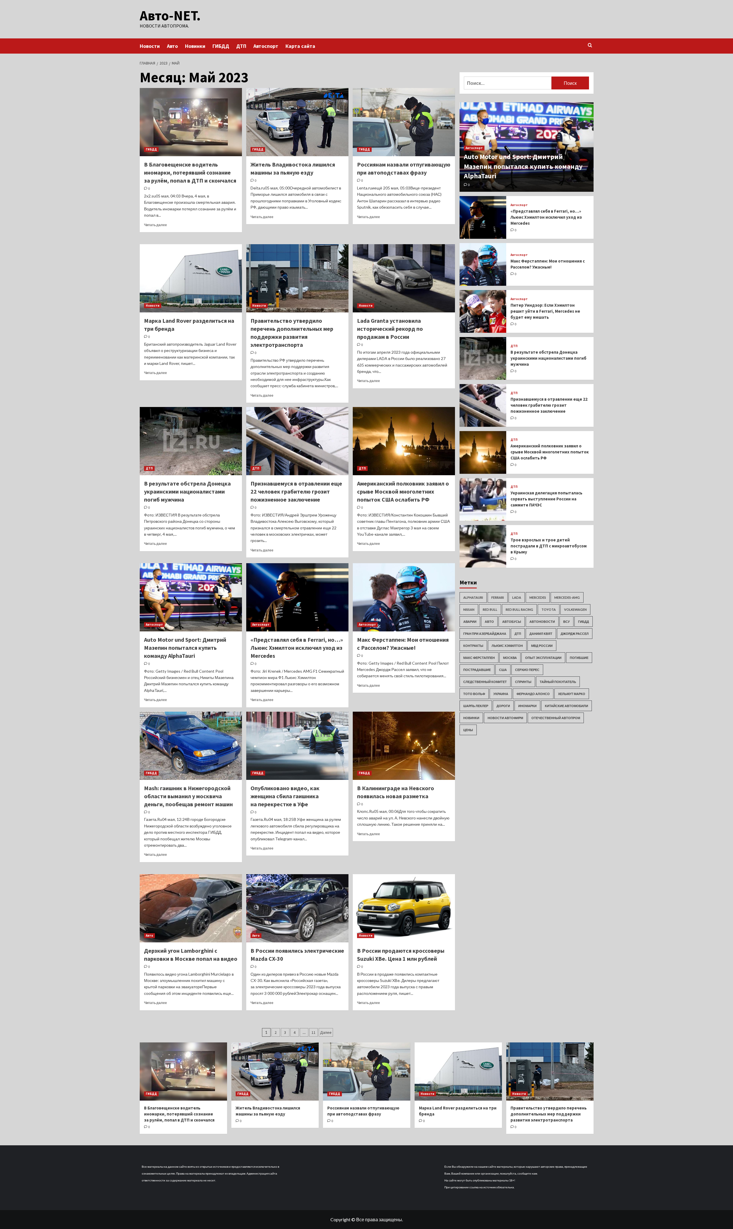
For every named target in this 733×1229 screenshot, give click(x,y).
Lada (516, 597)
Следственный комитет (485, 681)
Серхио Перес (527, 669)
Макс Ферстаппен (479, 657)
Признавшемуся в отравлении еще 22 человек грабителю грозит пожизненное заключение (296, 491)
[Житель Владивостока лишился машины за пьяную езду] (297, 122)
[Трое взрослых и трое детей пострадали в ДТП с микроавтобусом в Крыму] (483, 546)
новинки (471, 717)
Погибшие (579, 657)
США (503, 669)
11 (314, 1032)
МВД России (542, 645)
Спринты (523, 681)
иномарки (527, 705)
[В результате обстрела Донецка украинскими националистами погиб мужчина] (191, 441)
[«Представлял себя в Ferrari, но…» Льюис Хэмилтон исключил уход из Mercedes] (297, 597)
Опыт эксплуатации (543, 657)
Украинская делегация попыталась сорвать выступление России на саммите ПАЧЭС (546, 499)
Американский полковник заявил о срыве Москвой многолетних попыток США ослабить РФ (403, 491)
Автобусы (511, 621)
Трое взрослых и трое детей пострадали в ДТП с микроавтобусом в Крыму (549, 546)
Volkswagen (575, 609)
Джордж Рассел (575, 633)
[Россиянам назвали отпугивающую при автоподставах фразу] (404, 122)
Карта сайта (300, 46)
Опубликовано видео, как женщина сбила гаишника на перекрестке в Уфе (285, 796)
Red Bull (490, 609)
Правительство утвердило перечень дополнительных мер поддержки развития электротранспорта (549, 1114)
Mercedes (537, 597)
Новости (150, 46)
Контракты (473, 645)
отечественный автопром (555, 717)
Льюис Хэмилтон (507, 645)
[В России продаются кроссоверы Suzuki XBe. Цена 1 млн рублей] (404, 908)
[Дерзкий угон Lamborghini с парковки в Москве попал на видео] (191, 908)
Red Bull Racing (519, 609)
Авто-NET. (170, 15)
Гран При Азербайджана (484, 633)
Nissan (468, 609)
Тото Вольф (474, 693)
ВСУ (566, 621)
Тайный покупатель (558, 681)
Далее (326, 1032)
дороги (503, 705)
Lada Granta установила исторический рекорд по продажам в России (390, 328)
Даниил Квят (540, 633)
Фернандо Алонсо (533, 693)
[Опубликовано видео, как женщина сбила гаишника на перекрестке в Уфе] (297, 746)
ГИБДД (220, 46)
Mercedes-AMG (567, 597)
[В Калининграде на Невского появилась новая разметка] (404, 746)
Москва (510, 657)
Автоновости (542, 621)
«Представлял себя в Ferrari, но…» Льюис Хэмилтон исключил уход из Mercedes (297, 647)
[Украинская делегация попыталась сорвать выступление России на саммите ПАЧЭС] (483, 499)
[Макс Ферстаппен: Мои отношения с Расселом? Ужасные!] (404, 597)
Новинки (195, 46)
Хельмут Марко (571, 693)
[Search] (590, 45)
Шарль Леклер (475, 705)
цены (468, 729)
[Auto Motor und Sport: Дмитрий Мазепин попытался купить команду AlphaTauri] (191, 597)
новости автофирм (505, 717)
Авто (172, 46)
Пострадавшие (477, 669)
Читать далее (155, 225)
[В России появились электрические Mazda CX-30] (297, 908)
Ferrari (497, 597)
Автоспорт (265, 46)
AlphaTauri (473, 597)
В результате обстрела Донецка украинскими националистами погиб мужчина (187, 491)
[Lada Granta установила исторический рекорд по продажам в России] (404, 278)
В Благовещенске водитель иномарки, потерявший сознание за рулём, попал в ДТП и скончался (190, 172)
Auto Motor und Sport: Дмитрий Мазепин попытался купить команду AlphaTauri (185, 647)
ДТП (241, 46)
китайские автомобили (566, 705)
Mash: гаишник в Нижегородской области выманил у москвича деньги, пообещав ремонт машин (188, 796)
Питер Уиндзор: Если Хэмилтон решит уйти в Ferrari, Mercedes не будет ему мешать (545, 311)
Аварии (469, 621)
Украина (500, 693)
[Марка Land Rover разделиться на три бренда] (191, 278)
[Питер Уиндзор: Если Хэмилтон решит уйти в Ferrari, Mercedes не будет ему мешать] (483, 311)
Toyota (548, 609)
